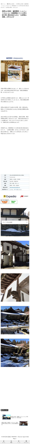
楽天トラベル (18, 189)
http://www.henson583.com (15, 187)
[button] (27, 222)
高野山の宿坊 (5, 410)
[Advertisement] (15, 38)
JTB (15, 189)
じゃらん (11, 189)
